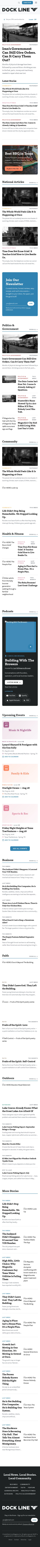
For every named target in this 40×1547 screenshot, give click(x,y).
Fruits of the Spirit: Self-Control (18, 1061)
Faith (4, 982)
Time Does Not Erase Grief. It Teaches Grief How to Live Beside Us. (19, 107)
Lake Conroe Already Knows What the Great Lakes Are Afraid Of (20, 1109)
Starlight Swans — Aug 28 (16, 788)
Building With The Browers (19, 662)
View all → (33, 183)
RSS (27, 700)
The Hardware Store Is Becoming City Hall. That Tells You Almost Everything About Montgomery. (11, 1435)
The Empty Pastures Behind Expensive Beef (18, 938)
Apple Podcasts (14, 700)
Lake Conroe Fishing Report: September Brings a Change (18, 1128)
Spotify (24, 695)
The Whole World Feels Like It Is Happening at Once (15, 90)
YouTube (12, 695)
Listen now (14, 682)
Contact (16, 1540)
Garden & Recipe (11, 1491)
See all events (20, 848)
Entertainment (11, 1487)
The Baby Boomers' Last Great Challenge (27, 584)
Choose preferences (28, 1524)
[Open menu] (36, 2)
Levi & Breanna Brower (22, 668)
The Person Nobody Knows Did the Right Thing (10, 1379)
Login (29, 1540)
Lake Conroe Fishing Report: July (15, 1172)
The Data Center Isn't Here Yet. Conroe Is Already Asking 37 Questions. (18, 124)
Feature (31, 1487)
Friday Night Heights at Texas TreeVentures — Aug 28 (17, 829)
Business (14, 1484)
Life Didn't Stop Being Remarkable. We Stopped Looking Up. (19, 514)
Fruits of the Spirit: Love (14, 1025)
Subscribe (27, 2)
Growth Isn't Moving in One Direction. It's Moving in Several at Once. (11, 1350)
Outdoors (6, 1105)
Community (6, 86)
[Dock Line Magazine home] (20, 10)
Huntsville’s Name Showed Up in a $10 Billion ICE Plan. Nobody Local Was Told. (27, 406)
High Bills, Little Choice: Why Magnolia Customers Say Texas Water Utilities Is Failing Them (11, 1270)
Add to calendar (11, 757)
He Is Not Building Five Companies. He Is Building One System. (19, 887)
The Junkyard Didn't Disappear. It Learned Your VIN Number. (19, 870)
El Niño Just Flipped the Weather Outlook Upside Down (19, 1159)
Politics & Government (11, 45)
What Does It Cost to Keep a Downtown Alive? (18, 921)
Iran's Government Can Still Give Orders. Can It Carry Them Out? (19, 54)
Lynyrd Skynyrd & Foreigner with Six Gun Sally (19, 746)
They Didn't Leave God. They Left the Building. (19, 987)
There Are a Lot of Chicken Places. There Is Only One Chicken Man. (19, 904)
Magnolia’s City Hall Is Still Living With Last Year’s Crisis (27, 425)
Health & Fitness (9, 103)
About (10, 1540)
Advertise (23, 1540)
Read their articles (11, 687)
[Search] (19, 3)
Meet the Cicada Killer (11, 1143)
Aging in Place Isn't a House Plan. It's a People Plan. (27, 569)
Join (30, 304)
